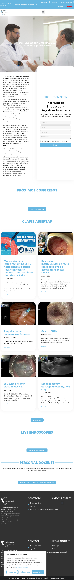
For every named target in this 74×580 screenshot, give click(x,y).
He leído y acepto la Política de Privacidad (55, 141)
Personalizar (12, 572)
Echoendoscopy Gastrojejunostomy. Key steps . (55, 386)
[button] (43, 12)
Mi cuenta (60, 6)
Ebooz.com (61, 578)
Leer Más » (7, 295)
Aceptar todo (37, 572)
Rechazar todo (25, 572)
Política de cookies (22, 567)
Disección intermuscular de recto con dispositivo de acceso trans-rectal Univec (55, 266)
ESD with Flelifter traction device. (14, 385)
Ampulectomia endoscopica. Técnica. (17, 332)
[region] (25, 563)
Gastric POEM (49, 331)
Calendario (44, 2)
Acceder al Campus (66, 2)
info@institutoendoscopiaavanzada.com (25, 4)
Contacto (54, 2)
